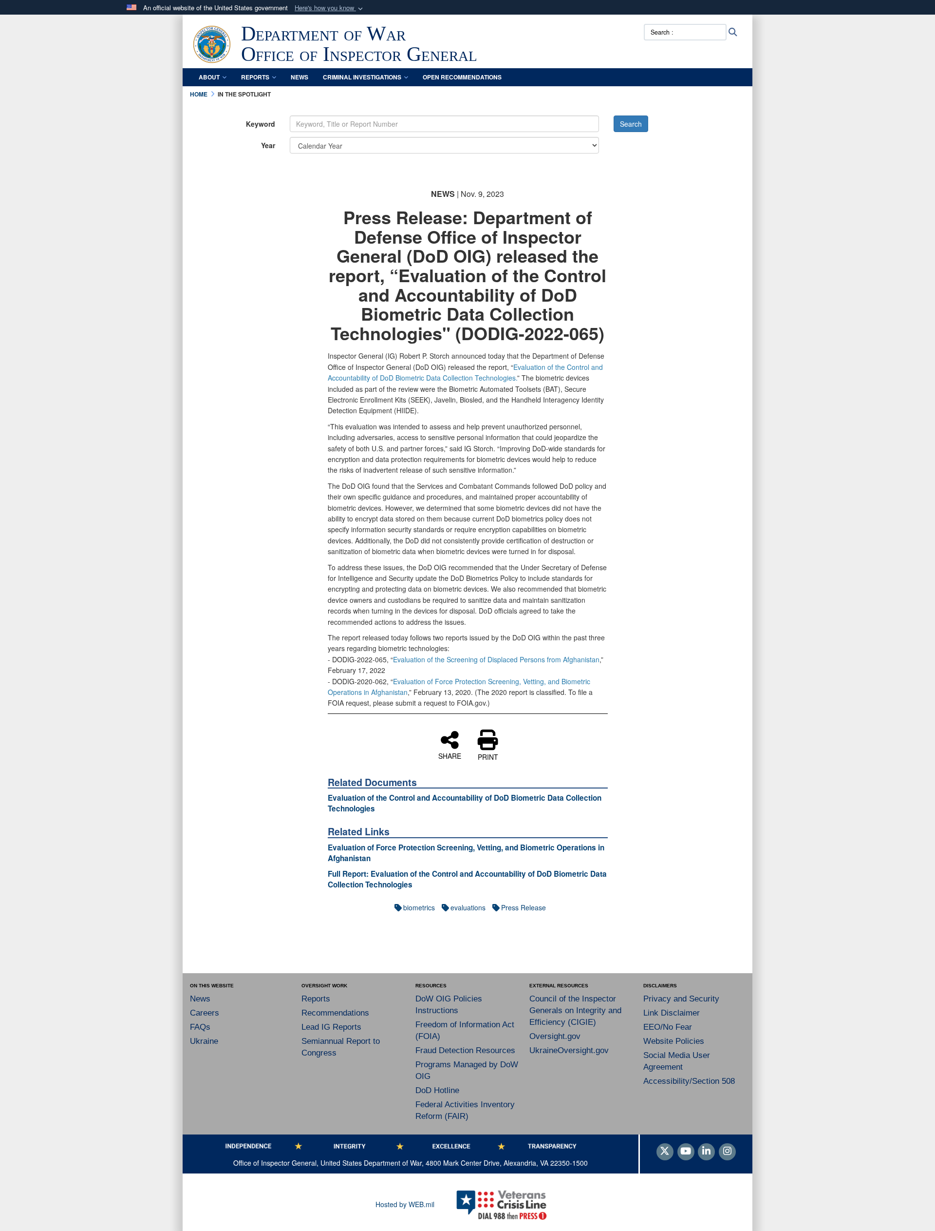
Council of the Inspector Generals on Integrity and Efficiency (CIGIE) (575, 1010)
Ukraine (204, 1041)
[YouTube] (685, 1151)
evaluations (468, 907)
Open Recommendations (462, 77)
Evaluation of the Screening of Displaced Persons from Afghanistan (496, 659)
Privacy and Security (681, 998)
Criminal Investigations (362, 77)
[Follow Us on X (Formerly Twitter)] (664, 1151)
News (299, 77)
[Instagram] (727, 1151)
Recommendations (335, 1013)
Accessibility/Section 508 (689, 1081)
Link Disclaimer (671, 1013)
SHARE (449, 755)
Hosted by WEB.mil (404, 1204)
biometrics (419, 907)
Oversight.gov (554, 1036)
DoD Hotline (437, 1090)
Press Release (523, 907)
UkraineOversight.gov (569, 1050)
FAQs (200, 1027)
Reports (255, 77)
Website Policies (673, 1041)
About (209, 77)
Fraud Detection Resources (465, 1050)
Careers (204, 1013)
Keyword (260, 124)
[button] (330, 8)
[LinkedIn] (706, 1151)
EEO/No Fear (667, 1027)
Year (268, 145)
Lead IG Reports (331, 1027)
